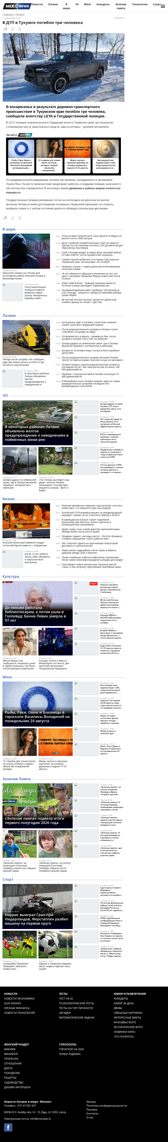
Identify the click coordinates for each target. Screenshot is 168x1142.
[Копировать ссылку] (12, 29)
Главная (7, 14)
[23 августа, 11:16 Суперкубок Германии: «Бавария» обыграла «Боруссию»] (19, 945)
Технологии (140, 4)
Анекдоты (103, 4)
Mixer (87, 4)
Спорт (157, 4)
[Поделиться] (19, 29)
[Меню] (163, 6)
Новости (37, 4)
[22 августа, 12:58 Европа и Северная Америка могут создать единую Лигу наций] (55, 945)
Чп (77, 4)
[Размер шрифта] (5, 29)
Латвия (53, 4)
